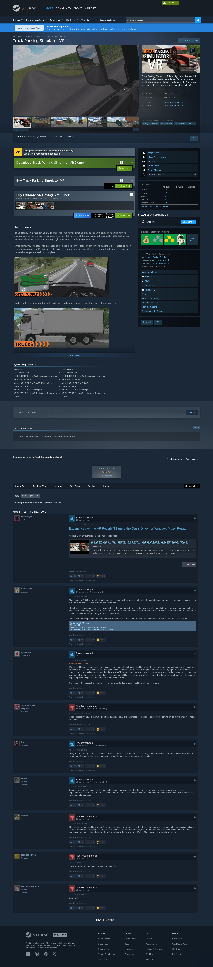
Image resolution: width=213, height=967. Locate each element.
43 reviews (25, 711)
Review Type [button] (20, 486)
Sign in (18, 137)
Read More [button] (189, 564)
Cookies (149, 954)
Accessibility (151, 944)
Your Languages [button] (29, 496)
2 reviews (24, 784)
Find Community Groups (152, 311)
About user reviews (175, 459)
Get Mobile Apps (179, 944)
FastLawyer (26, 516)
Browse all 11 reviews (105, 920)
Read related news (150, 302)
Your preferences (193, 459)
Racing (145, 124)
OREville (25, 815)
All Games (17, 36)
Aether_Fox (26, 589)
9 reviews (24, 748)
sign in (182, 3)
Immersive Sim (180, 124)
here (60, 436)
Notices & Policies (154, 949)
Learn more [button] (188, 222)
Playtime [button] (92, 486)
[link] (103, 215)
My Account (177, 954)
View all (196, 427)
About (77, 8)
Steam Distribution (106, 954)
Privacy (149, 939)
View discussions (149, 307)
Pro (22, 742)
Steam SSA (103, 944)
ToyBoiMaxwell (28, 705)
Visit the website (149, 272)
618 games (25, 745)
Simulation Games (32, 36)
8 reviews (24, 592)
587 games (25, 709)
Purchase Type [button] (40, 486)
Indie (190, 124)
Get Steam (177, 939)
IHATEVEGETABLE (30, 886)
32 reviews (25, 819)
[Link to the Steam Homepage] (24, 10)
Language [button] (58, 486)
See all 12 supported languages (154, 206)
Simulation (154, 124)
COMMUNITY (63, 8)
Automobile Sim (166, 124)
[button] (18, 19)
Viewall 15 (192, 239)
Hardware (129, 949)
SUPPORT (90, 8)
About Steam (104, 939)
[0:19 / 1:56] (76, 80)
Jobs (127, 944)
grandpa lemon (28, 855)
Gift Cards (102, 959)
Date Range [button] (75, 486)
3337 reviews (26, 520)
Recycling (129, 954)
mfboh (24, 778)
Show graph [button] (190, 486)
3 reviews (24, 858)
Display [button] (105, 486)
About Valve (130, 939)
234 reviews (25, 656)
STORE (49, 8)
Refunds (149, 959)
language (192, 3)
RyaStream (26, 652)
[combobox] (160, 20)
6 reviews (24, 892)
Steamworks (103, 949)
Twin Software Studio (173, 102)
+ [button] (194, 124)
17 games (25, 782)
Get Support (177, 949)
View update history (151, 298)
